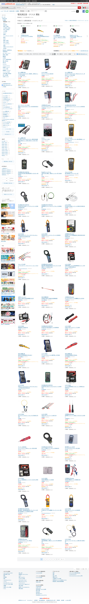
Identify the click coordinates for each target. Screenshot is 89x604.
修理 (53, 572)
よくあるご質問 (68, 600)
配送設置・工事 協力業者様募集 (58, 581)
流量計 (4, 45)
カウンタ (4, 32)
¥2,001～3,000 (4, 142)
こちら (39, 3)
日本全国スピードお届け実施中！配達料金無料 (79, 3)
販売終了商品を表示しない (7, 85)
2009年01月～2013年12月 (6, 169)
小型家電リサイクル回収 (57, 578)
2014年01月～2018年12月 (6, 171)
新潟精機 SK (5, 114)
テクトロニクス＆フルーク (69, 142)
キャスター (5, 64)
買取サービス (55, 577)
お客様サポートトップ (22, 600)
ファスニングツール (6, 65)
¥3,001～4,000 (4, 144)
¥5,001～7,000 (4, 147)
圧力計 (4, 38)
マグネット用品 (5, 68)
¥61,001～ (3, 155)
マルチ (4, 117)
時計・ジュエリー (22, 577)
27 (58, 559)
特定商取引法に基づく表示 (50, 600)
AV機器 (5, 585)
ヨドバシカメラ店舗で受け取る (74, 572)
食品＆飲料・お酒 (7, 574)
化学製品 (4, 57)
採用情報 (58, 600)
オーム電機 (20, 76)
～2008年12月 (4, 168)
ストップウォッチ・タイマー (8, 35)
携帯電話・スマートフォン (23, 574)
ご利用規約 (36, 600)
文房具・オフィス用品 (7, 587)
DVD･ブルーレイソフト (23, 581)
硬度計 (4, 37)
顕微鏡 (4, 34)
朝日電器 (66, 449)
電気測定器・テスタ (25, 87)
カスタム (4, 102)
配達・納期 (38, 590)
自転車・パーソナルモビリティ (24, 587)
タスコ (4, 105)
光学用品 (4, 48)
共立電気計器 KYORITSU (7, 93)
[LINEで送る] (87, 12)
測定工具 (4, 62)
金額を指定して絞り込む (8, 161)
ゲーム (5, 588)
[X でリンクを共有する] (77, 12)
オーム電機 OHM (6, 111)
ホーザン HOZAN (6, 123)
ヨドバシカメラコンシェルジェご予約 (75, 575)
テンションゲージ (6, 43)
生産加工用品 (4, 18)
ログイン (17, 3)
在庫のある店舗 (20, 85)
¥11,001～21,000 (5, 150)
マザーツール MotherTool (7, 103)
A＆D (19, 109)
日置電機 (43, 75)
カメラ (20, 575)
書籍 (4, 575)
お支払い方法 (38, 587)
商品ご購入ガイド (39, 593)
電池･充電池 (21, 585)
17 (70, 305)
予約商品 (4, 86)
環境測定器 (5, 24)
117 (47, 115)
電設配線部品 (5, 51)
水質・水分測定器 (6, 29)
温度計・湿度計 (6, 26)
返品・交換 (55, 575)
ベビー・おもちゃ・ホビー (8, 572)
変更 (53, 4)
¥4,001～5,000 (4, 145)
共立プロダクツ (5, 112)
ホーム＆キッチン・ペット (8, 582)
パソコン (5, 581)
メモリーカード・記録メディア (24, 584)
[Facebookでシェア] (84, 12)
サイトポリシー (30, 600)
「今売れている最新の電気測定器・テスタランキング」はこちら (76, 20)
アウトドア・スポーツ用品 (8, 584)
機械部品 (4, 56)
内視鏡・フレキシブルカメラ (8, 46)
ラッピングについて (72, 574)
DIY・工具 (20, 572)
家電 (4, 578)
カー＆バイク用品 (22, 578)
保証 (53, 574)
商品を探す (38, 592)
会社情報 (62, 600)
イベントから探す (39, 577)
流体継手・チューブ (6, 67)
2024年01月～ (4, 174)
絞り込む (8, 131)
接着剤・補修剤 (5, 54)
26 (43, 43)
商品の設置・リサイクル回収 (41, 589)
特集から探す (38, 581)
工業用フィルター (6, 76)
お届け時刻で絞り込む (84, 50)
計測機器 (4, 20)
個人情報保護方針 (42, 600)
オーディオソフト (22, 582)
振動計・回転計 (6, 40)
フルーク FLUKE (6, 100)
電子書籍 (5, 577)
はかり (4, 23)
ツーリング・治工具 (6, 71)
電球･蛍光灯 (21, 588)
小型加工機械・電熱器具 (7, 73)
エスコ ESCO (5, 95)
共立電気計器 (67, 109)
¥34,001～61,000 (5, 153)
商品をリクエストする (8, 194)
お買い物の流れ (38, 586)
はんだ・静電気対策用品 (7, 59)
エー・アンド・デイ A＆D (7, 108)
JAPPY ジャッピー (6, 125)
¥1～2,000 (3, 141)
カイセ (43, 140)
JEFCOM (19, 449)
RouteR (43, 176)
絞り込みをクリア (8, 134)
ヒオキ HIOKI (5, 97)
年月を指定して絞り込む (8, 183)
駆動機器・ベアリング (6, 70)
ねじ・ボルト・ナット (6, 53)
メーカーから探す (39, 572)
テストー (4, 126)
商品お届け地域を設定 (20, 4)
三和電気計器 (67, 238)
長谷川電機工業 (20, 356)
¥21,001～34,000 (5, 152)
